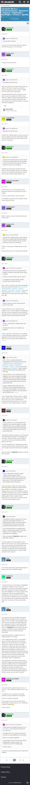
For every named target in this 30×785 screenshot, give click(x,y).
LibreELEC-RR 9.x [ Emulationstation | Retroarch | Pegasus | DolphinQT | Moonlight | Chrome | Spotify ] (14, 288)
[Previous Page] (6, 760)
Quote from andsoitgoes (11, 300)
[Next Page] (23, 760)
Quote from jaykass (10, 516)
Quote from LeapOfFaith (11, 157)
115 (20, 760)
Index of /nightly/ (16, 292)
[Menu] (28, 2)
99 (14, 760)
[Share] (27, 23)
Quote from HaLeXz (10, 471)
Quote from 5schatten (11, 357)
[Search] (20, 2)
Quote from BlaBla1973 (11, 38)
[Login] (24, 2)
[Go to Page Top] (27, 782)
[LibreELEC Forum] (7, 2)
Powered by (15, 782)
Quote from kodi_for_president (13, 268)
